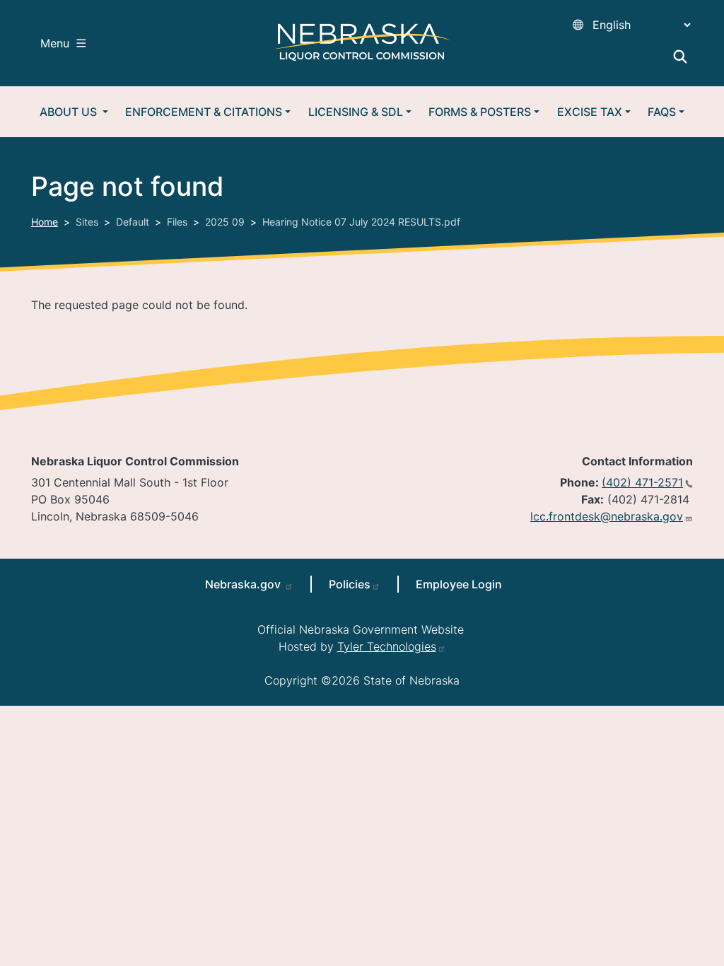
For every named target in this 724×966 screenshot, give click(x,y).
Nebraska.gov (244, 584)
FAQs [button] (662, 112)
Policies (349, 584)
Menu (54, 43)
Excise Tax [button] (589, 112)
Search (680, 56)
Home (44, 222)
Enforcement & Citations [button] (203, 112)
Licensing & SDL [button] (355, 112)
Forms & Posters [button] (479, 112)
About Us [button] (70, 112)
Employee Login (459, 584)
